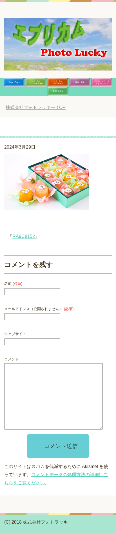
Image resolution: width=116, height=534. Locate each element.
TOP (36, 107)
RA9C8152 (23, 236)
